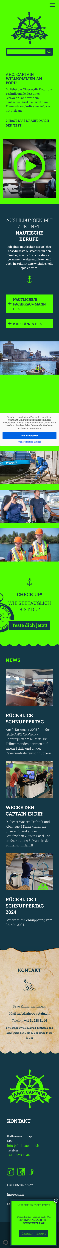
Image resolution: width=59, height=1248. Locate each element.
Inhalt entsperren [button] (30, 435)
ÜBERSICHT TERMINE (34, 1233)
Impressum (15, 1194)
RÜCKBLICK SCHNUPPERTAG (25, 718)
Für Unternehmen (20, 1185)
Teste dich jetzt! (29, 625)
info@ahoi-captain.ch (23, 1145)
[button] (5, 1242)
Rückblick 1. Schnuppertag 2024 (25, 905)
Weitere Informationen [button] (29, 441)
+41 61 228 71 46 (19, 1155)
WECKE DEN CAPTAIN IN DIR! (24, 810)
